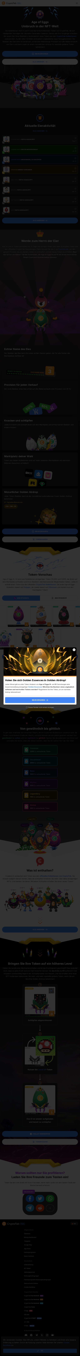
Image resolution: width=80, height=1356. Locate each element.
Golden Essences (35, 687)
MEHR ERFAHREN (38, 700)
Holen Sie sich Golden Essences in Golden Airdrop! (35, 680)
